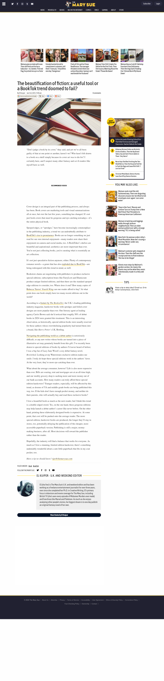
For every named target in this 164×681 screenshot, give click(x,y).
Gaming (105, 10)
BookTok (36, 466)
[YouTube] (32, 5)
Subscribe (147, 3)
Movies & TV (52, 10)
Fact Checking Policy (72, 604)
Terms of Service (73, 600)
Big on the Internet (75, 10)
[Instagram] (22, 5)
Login (158, 3)
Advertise (54, 600)
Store (121, 10)
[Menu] (4, 4)
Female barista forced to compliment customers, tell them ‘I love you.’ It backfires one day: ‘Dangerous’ (56, 67)
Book (30, 466)
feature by (51, 302)
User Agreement (98, 600)
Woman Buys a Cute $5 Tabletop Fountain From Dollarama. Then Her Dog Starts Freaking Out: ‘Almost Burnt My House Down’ (132, 69)
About (113, 10)
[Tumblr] (27, 5)
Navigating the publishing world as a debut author (49, 335)
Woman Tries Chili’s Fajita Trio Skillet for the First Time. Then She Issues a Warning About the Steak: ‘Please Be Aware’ (107, 67)
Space (96, 10)
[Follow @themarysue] (12, 5)
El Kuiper (22, 93)
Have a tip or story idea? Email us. (128, 288)
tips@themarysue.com (62, 458)
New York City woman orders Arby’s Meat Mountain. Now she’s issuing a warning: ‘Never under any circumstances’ (131, 240)
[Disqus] (59, 555)
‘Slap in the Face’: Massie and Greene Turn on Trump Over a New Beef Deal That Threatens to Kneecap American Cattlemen (131, 210)
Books (62, 10)
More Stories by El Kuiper (59, 515)
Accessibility (85, 600)
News (42, 10)
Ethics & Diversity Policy (114, 600)
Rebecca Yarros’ (40, 289)
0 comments (97, 93)
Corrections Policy (131, 600)
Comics (88, 10)
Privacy (62, 600)
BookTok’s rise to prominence (40, 235)
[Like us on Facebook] (17, 5)
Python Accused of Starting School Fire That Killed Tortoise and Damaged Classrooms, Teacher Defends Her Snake (128, 141)
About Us (45, 600)
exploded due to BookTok (73, 264)
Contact (94, 604)
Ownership (85, 604)
